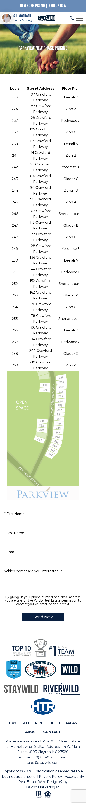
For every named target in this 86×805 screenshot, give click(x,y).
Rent (39, 723)
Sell (26, 723)
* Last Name (14, 533)
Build (54, 723)
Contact (52, 732)
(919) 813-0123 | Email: (49, 757)
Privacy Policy (50, 777)
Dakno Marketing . (42, 787)
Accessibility (74, 777)
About (31, 732)
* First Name (14, 514)
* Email (10, 552)
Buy (12, 723)
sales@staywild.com (43, 763)
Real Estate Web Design (38, 782)
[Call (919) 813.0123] (72, 18)
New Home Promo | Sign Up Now (43, 5)
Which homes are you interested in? (34, 571)
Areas (71, 723)
